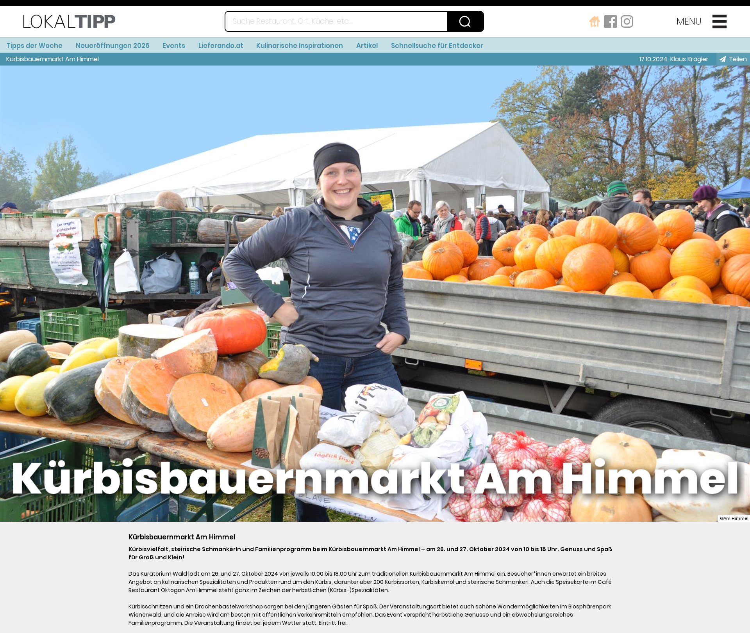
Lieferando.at (220, 45)
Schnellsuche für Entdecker (437, 45)
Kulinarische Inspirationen (299, 45)
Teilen (738, 59)
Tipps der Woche (34, 45)
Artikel (367, 45)
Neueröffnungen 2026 (113, 45)
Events (173, 45)
